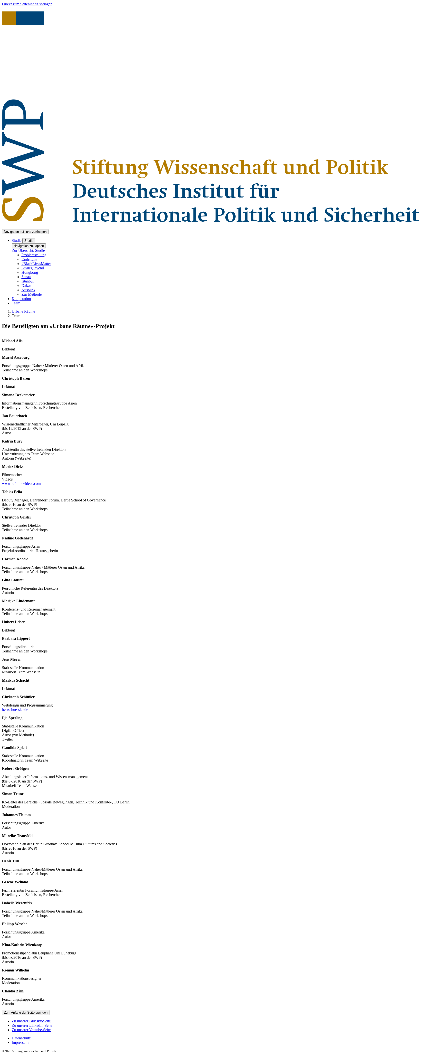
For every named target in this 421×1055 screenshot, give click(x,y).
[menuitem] (215, 1038)
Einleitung (29, 259)
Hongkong (29, 272)
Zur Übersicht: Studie (28, 250)
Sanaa (26, 277)
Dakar (26, 285)
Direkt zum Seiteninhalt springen (27, 4)
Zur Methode (31, 294)
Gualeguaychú (32, 268)
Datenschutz (21, 1038)
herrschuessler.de (15, 709)
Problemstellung (33, 255)
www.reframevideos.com (21, 483)
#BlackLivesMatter (36, 264)
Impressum (20, 1042)
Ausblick (28, 290)
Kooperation (21, 299)
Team (16, 303)
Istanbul (27, 281)
